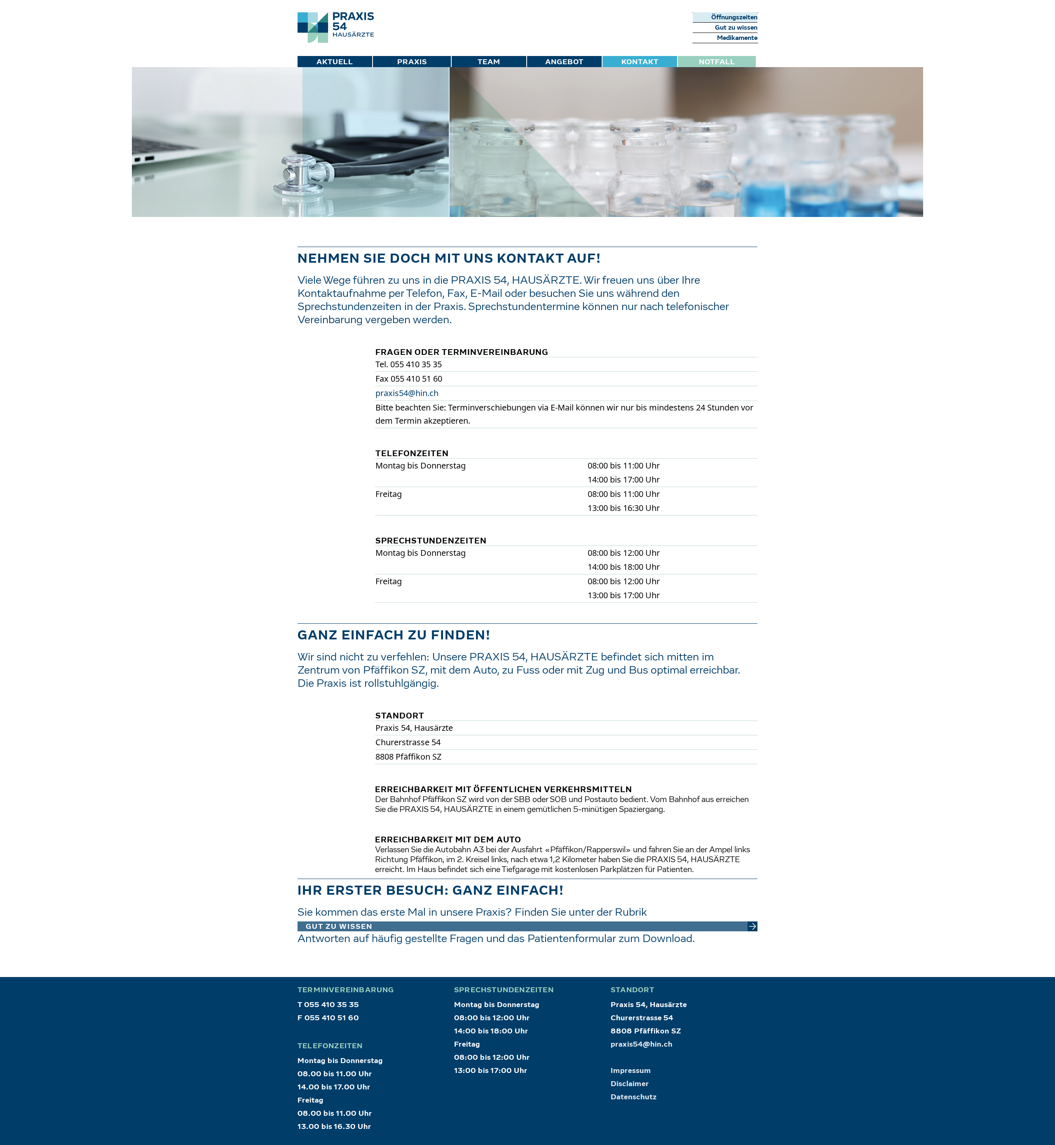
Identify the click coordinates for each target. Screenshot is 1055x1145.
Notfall (717, 62)
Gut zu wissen (736, 27)
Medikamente (737, 38)
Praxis (412, 62)
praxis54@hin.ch (406, 393)
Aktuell (334, 62)
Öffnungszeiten (734, 17)
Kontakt (640, 62)
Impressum (631, 1071)
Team (489, 62)
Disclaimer (630, 1084)
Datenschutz (634, 1097)
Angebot (564, 62)
